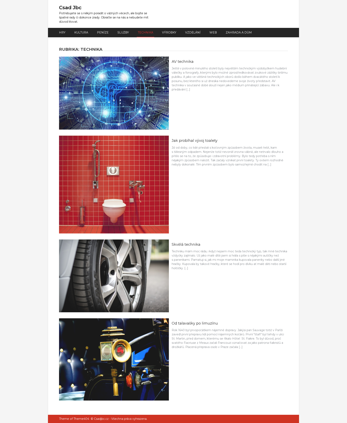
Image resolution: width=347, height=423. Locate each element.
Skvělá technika (186, 244)
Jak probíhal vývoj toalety (194, 140)
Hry (62, 32)
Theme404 (81, 419)
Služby (123, 32)
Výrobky (169, 32)
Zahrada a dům (239, 32)
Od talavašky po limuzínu (195, 323)
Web (213, 32)
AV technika (183, 61)
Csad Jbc (70, 7)
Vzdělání (193, 32)
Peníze (103, 32)
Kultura (81, 32)
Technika (145, 32)
